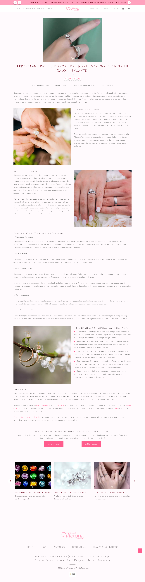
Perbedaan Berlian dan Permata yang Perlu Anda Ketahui (33, 492)
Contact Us (79, 547)
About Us (59, 547)
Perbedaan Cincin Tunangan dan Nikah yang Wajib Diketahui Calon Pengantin (82, 85)
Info (33, 85)
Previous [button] (10, 481)
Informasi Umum (43, 85)
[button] (129, 9)
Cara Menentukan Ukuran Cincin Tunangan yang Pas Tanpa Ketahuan (112, 492)
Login (115, 9)
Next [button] (134, 481)
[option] (33, 481)
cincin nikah (59, 405)
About (105, 9)
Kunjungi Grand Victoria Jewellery (27, 417)
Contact (93, 9)
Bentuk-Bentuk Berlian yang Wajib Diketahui (72, 492)
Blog (43, 547)
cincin (116, 408)
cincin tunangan (43, 405)
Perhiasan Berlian (53, 444)
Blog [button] (49, 9)
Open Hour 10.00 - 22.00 (38, 2)
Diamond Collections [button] (33, 9)
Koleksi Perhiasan (91, 444)
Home (17, 9)
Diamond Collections (105, 547)
